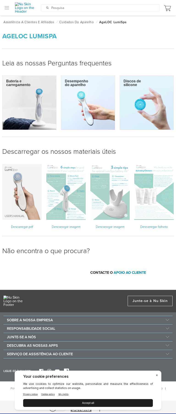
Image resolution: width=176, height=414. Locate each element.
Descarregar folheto (154, 227)
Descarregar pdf (22, 227)
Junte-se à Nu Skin (150, 301)
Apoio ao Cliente (130, 272)
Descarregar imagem (66, 227)
